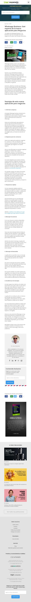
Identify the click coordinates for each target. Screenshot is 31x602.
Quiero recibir (15, 17)
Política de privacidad (15, 530)
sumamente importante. (15, 168)
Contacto (15, 528)
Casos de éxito (15, 539)
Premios (15, 526)
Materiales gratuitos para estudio (15, 548)
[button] (28, 2)
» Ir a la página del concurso (16, 563)
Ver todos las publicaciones (15, 512)
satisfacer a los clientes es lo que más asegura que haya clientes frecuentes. (15, 212)
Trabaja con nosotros (15, 531)
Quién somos (15, 524)
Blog (15, 546)
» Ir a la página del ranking (15, 581)
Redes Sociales (8, 47)
